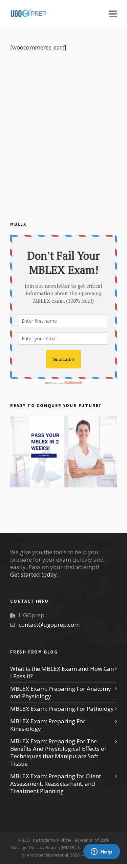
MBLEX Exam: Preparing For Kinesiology (47, 725)
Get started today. (34, 574)
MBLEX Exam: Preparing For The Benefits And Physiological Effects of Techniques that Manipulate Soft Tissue (58, 752)
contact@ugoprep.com (49, 624)
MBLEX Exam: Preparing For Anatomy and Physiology (60, 692)
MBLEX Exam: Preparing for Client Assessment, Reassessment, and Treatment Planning (55, 783)
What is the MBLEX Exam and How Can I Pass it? (62, 672)
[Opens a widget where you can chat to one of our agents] (101, 852)
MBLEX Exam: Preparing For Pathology (62, 708)
